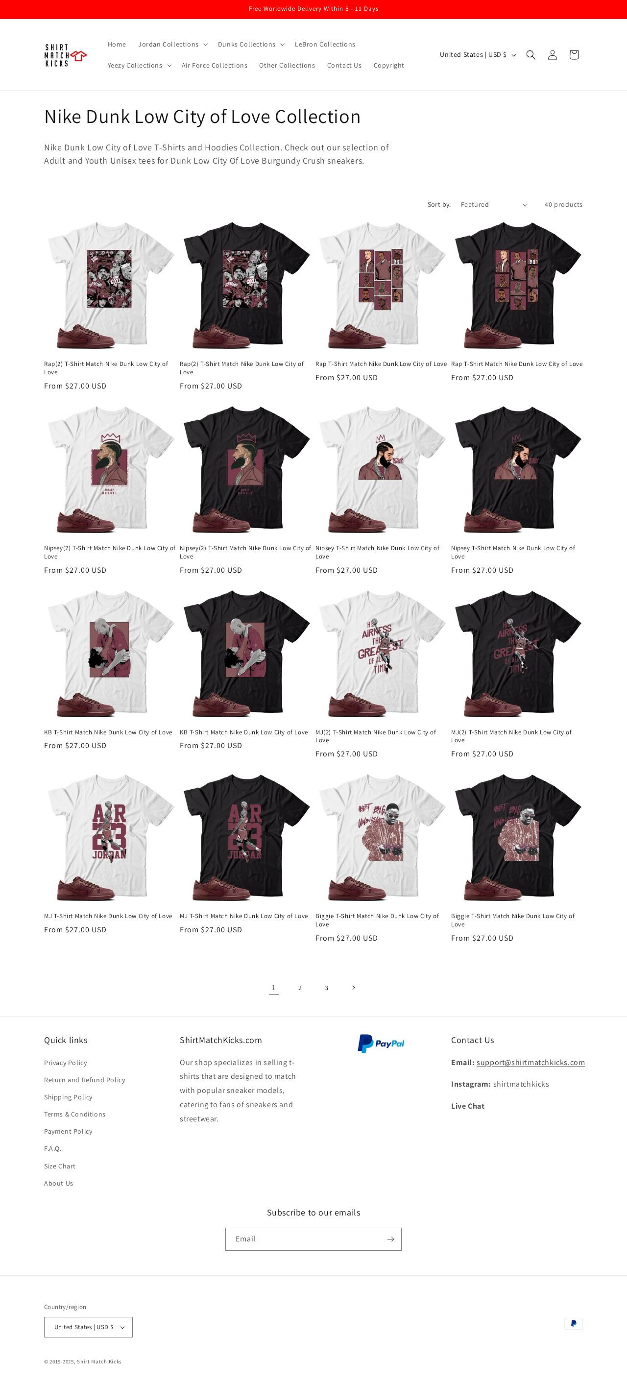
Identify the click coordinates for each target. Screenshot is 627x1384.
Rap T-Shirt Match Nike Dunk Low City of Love (381, 364)
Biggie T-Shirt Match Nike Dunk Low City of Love (377, 920)
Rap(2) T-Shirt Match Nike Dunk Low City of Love (106, 368)
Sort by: (439, 204)
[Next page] (353, 987)
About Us (58, 1183)
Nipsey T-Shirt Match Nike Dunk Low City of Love (377, 552)
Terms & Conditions (75, 1114)
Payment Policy (68, 1131)
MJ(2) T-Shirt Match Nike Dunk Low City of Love (375, 736)
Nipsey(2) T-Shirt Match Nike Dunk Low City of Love (110, 552)
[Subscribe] (390, 1239)
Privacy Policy (65, 1062)
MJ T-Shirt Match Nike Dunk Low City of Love (108, 916)
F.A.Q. (53, 1148)
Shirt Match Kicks (99, 1361)
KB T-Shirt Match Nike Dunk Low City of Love (108, 732)
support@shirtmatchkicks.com (531, 1062)
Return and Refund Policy (84, 1079)
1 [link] (274, 987)
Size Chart (60, 1166)
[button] (172, 44)
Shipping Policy (68, 1097)
